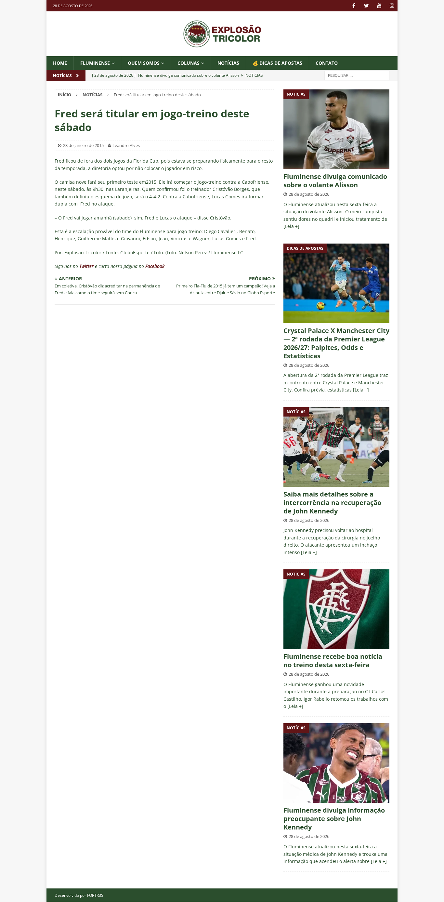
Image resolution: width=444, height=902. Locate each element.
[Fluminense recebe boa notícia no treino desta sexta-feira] (336, 609)
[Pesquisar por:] (356, 75)
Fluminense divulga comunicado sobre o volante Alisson (335, 180)
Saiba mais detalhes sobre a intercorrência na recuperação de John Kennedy (332, 502)
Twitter (86, 266)
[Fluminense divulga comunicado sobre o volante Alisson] (336, 129)
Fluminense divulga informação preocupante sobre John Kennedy (334, 818)
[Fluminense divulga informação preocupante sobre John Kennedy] (336, 763)
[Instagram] (392, 5)
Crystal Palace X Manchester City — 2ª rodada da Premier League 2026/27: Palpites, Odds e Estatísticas (336, 343)
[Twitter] (366, 5)
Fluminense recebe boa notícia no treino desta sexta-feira (332, 660)
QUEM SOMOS (144, 63)
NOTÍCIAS (228, 63)
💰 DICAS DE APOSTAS (277, 63)
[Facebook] (353, 5)
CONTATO (327, 63)
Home (60, 63)
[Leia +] (291, 226)
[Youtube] (379, 5)
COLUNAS (188, 63)
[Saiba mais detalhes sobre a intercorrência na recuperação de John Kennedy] (336, 447)
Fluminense (95, 63)
